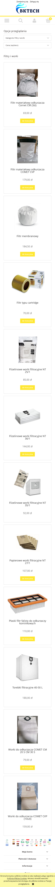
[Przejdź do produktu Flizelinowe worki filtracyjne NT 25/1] (27, 349)
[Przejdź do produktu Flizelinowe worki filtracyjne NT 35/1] (27, 483)
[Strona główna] (27, 8)
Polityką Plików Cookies (17, 878)
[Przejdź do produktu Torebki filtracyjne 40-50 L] (27, 667)
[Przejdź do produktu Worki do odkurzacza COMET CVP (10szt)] (27, 796)
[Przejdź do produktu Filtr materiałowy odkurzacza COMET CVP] (27, 149)
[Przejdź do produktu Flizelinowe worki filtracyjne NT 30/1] (27, 416)
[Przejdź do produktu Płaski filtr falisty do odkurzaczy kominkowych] (27, 604)
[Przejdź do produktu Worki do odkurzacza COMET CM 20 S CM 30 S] (27, 729)
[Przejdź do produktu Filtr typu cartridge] (27, 283)
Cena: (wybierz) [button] (12, 45)
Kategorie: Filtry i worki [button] (15, 38)
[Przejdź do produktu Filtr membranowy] (27, 216)
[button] (7, 20)
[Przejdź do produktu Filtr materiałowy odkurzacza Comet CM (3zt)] (27, 83)
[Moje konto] (34, 20)
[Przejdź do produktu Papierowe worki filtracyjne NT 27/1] (27, 542)
